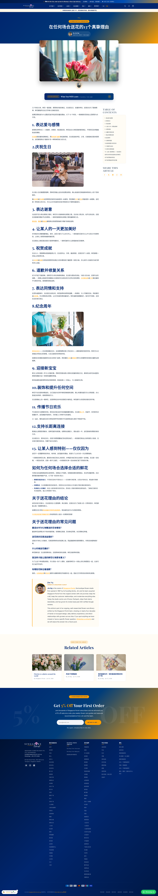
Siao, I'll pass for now (79, 467)
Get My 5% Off (79, 464)
